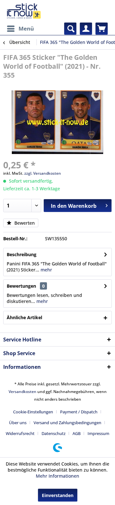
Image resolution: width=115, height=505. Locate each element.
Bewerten (24, 223)
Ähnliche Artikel (24, 317)
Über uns (18, 422)
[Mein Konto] (86, 28)
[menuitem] (20, 28)
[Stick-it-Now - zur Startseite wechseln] (23, 11)
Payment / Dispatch (78, 412)
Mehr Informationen (57, 476)
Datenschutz (53, 433)
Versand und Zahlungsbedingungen (67, 422)
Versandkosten (22, 391)
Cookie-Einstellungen (33, 412)
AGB (76, 433)
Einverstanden (57, 495)
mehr (45, 270)
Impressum (98, 433)
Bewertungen (21, 286)
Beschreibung (21, 254)
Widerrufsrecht (20, 433)
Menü (26, 28)
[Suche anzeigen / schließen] (70, 28)
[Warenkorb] (101, 28)
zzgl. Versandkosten (42, 173)
